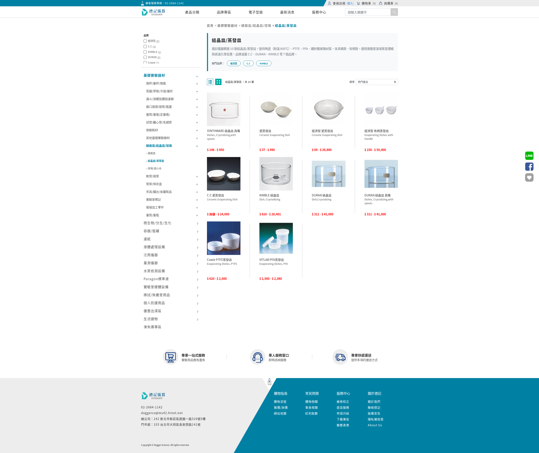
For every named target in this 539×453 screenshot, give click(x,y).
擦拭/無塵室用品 (157, 294)
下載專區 (343, 419)
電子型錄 (256, 12)
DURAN (154, 57)
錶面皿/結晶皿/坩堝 (256, 25)
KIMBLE (154, 52)
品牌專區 (224, 12)
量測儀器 (151, 262)
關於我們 (374, 401)
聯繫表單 (343, 425)
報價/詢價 (281, 407)
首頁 (210, 25)
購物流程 (280, 401)
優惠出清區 (152, 310)
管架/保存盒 (154, 184)
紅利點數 (311, 413)
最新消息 (287, 12)
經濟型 (153, 41)
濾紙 (147, 238)
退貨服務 (343, 407)
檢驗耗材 (152, 130)
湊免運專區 (152, 326)
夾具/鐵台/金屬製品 (159, 191)
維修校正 (343, 401)
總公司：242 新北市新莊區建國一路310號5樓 (173, 419)
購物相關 (311, 401)
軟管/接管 (152, 176)
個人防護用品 (154, 302)
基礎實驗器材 (227, 25)
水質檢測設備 (154, 270)
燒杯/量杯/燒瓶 (156, 83)
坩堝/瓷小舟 (154, 168)
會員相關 (311, 407)
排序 (352, 82)
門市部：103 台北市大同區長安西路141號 (171, 424)
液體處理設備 (154, 246)
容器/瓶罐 (151, 230)
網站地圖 (280, 413)
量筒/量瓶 (152, 215)
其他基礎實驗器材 (158, 138)
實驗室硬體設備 (156, 286)
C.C (152, 46)
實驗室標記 (153, 199)
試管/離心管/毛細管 (159, 122)
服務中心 (319, 12)
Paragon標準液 (156, 278)
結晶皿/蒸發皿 (156, 161)
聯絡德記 (374, 407)
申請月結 (343, 413)
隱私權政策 (376, 419)
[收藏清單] (529, 177)
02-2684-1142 (174, 3)
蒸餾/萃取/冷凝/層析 (159, 91)
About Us (375, 425)
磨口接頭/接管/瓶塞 (159, 106)
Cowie (153, 63)
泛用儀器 (151, 254)
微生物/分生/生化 (158, 222)
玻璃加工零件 (155, 207)
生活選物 (151, 318)
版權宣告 (374, 413)
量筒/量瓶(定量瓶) (158, 114)
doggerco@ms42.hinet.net (162, 413)
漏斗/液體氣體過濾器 (160, 99)
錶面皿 (151, 153)
